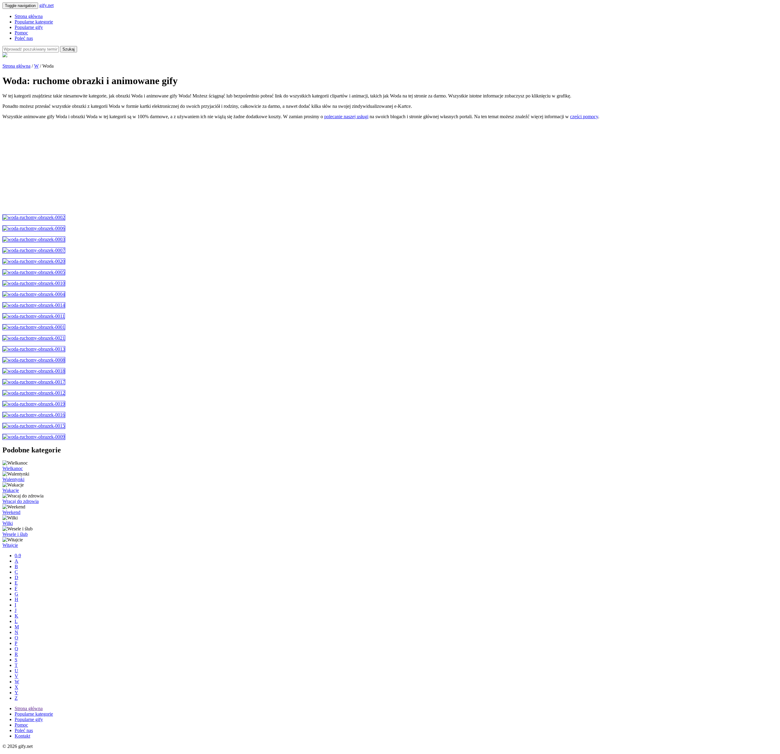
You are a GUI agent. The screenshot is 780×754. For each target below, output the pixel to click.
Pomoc (21, 32)
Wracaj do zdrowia (20, 501)
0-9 (18, 555)
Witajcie (10, 545)
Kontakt (22, 735)
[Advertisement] (185, 167)
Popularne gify (29, 27)
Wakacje (10, 490)
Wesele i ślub (15, 534)
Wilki (7, 523)
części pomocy (584, 116)
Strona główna (29, 16)
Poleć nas (24, 38)
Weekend (11, 512)
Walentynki (13, 479)
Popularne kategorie (34, 21)
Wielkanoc (12, 468)
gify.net (46, 5)
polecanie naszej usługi (346, 116)
